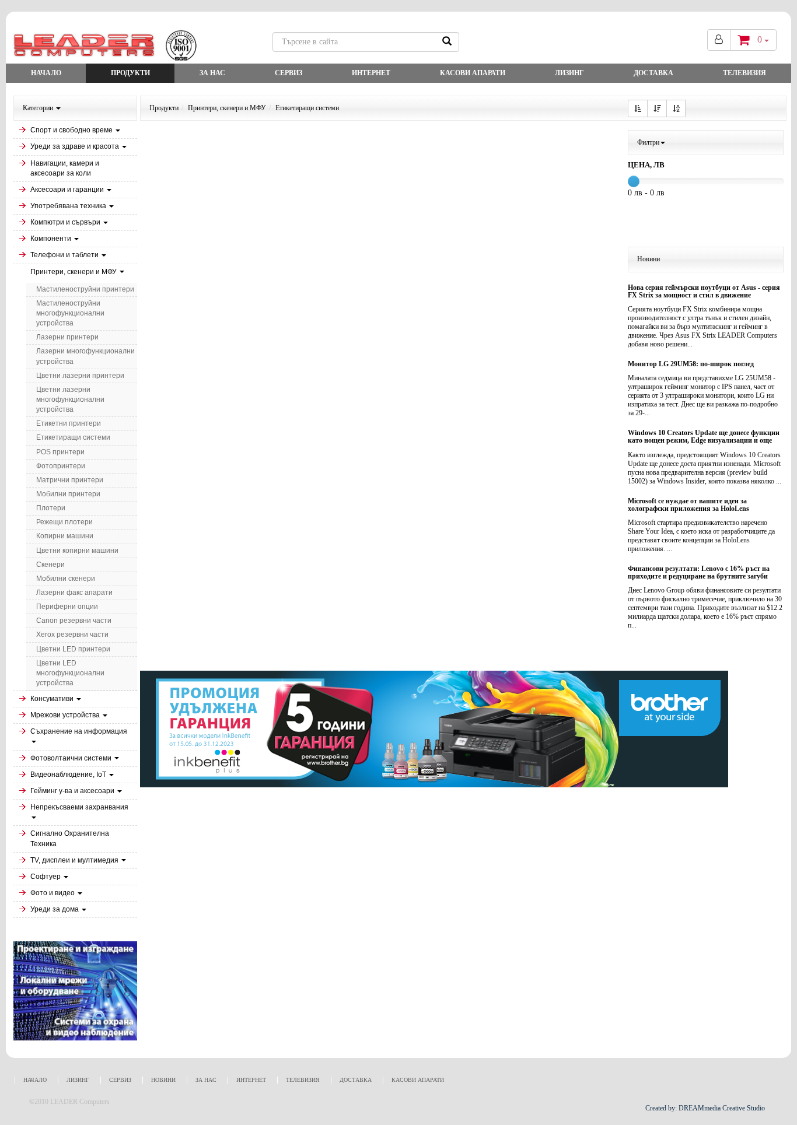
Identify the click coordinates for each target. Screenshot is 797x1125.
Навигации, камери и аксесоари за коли (64, 168)
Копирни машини (64, 536)
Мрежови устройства (66, 715)
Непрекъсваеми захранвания (79, 807)
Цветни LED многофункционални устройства (70, 673)
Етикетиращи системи (73, 437)
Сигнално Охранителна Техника (69, 838)
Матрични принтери (69, 480)
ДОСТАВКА (653, 73)
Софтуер (46, 876)
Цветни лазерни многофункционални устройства (70, 399)
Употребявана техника (69, 206)
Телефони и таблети (65, 255)
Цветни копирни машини (77, 550)
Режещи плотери (64, 522)
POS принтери (60, 452)
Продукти (130, 73)
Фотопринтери (60, 466)
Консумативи (52, 699)
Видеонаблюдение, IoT (69, 774)
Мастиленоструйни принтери (85, 289)
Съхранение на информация (78, 731)
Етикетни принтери (68, 423)
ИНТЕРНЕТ (371, 73)
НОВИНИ (163, 1080)
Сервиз (288, 73)
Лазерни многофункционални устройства (85, 356)
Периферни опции (67, 606)
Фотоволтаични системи (71, 758)
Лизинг (569, 73)
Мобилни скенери (65, 578)
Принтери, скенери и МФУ (74, 272)
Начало (46, 73)
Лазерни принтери (67, 337)
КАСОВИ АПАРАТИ (472, 73)
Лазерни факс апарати (74, 592)
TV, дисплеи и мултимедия (75, 860)
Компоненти (51, 238)
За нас (212, 73)
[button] (638, 108)
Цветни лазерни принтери (80, 376)
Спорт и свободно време (72, 130)
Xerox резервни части (72, 634)
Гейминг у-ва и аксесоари (73, 791)
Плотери (50, 508)
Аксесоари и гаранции (68, 189)
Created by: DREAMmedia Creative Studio (705, 1108)
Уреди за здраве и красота (75, 146)
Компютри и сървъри (66, 222)
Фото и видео (53, 893)
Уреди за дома (55, 909)
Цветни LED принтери (73, 649)
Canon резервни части (73, 620)
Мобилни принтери (68, 494)
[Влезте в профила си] (718, 40)
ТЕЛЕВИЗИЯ (744, 73)
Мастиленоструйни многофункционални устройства (70, 313)
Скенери (50, 564)
